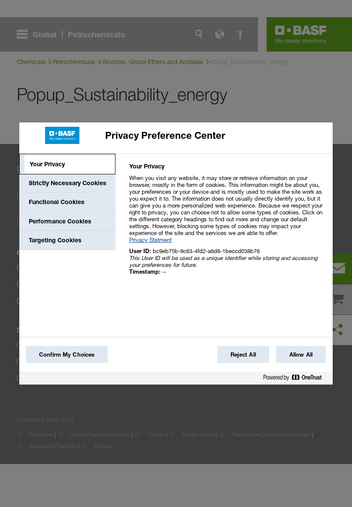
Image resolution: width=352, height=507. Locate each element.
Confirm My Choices (66, 354)
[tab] (67, 164)
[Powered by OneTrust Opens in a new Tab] (295, 379)
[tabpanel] (227, 223)
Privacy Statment (150, 239)
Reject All (243, 354)
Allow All (301, 354)
